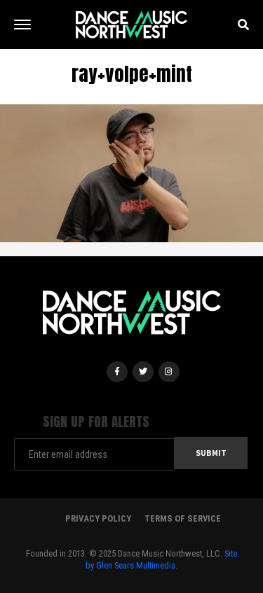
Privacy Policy (98, 518)
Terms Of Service (182, 518)
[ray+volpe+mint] (131, 172)
